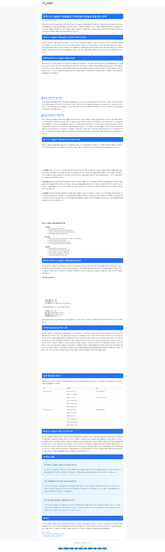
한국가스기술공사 (61, 533)
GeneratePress (87, 542)
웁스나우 (80, 548)
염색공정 (60, 548)
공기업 (47, 533)
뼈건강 (95, 548)
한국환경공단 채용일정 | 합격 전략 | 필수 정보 (52, 536)
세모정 (76, 548)
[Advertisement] (80, 85)
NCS (44, 533)
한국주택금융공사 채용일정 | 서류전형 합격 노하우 (53, 534)
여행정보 (104, 548)
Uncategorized (46, 532)
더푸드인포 (90, 548)
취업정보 (55, 533)
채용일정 (51, 533)
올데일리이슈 (66, 548)
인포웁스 (99, 548)
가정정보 (71, 548)
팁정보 (85, 548)
